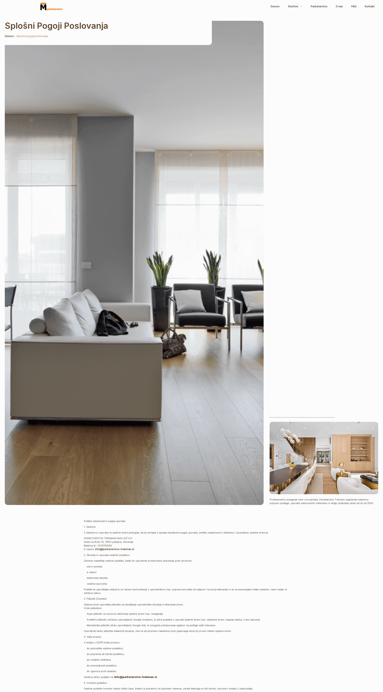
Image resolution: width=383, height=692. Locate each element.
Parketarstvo (319, 6)
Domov (275, 6)
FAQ (353, 6)
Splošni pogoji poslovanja (56, 26)
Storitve (293, 6)
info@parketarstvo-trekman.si (114, 549)
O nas (339, 6)
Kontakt (370, 6)
